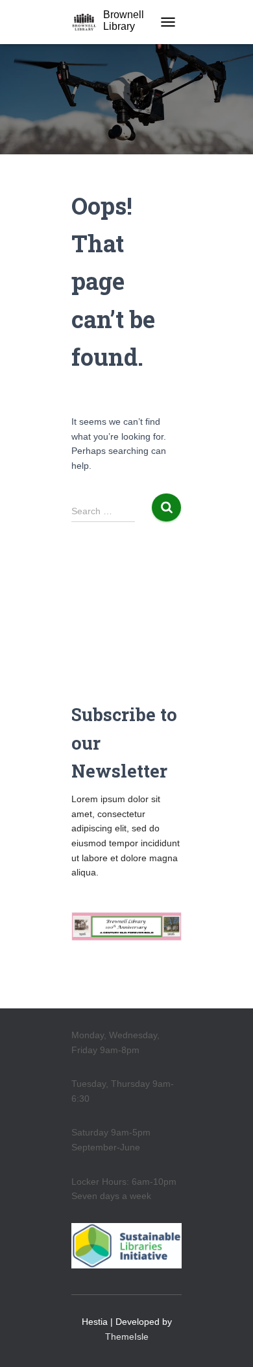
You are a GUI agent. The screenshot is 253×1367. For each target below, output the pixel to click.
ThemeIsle (127, 1336)
